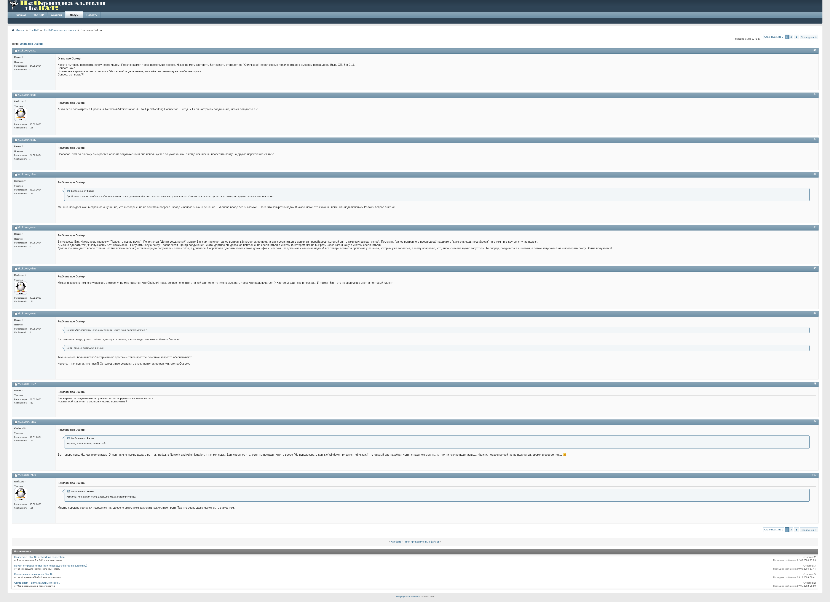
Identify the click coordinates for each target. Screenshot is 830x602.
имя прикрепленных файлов (422, 541)
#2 (815, 94)
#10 (814, 475)
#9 (815, 421)
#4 (815, 174)
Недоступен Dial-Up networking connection (39, 557)
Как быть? (397, 541)
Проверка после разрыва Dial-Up (33, 574)
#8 (815, 384)
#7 (815, 313)
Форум (74, 15)
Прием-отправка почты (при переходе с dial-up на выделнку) (50, 565)
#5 (815, 227)
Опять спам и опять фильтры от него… (37, 582)
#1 (815, 50)
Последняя (807, 37)
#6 (815, 268)
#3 (815, 139)
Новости (91, 15)
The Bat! (39, 15)
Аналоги (56, 15)
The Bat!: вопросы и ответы (60, 30)
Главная (21, 15)
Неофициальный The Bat (408, 597)
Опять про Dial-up (31, 44)
